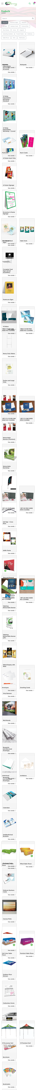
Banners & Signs (14, 22)
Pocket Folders (20, 34)
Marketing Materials (8, 34)
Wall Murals (22, 37)
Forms (14, 30)
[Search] (30, 3)
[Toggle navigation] (2, 3)
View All (5, 22)
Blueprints (24, 22)
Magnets (22, 30)
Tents (14, 37)
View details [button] (11, 72)
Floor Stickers (6, 30)
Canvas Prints (25, 26)
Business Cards (14, 26)
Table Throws (6, 37)
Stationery (29, 34)
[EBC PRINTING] (11, 3)
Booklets (5, 26)
